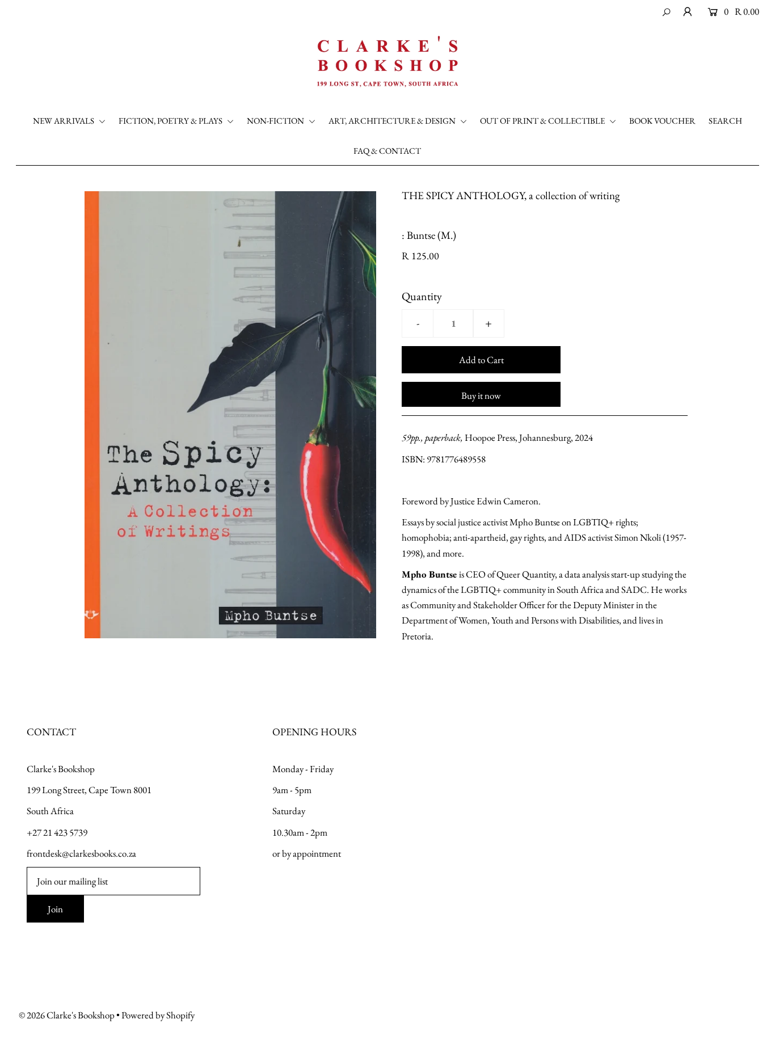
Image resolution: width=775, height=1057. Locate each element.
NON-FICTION (276, 120)
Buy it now (481, 395)
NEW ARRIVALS (64, 120)
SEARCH (725, 120)
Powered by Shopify (158, 1015)
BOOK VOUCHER (662, 120)
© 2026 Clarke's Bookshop (67, 1015)
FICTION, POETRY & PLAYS (171, 120)
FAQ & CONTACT (387, 150)
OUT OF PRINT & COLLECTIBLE (543, 120)
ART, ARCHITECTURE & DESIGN (392, 120)
